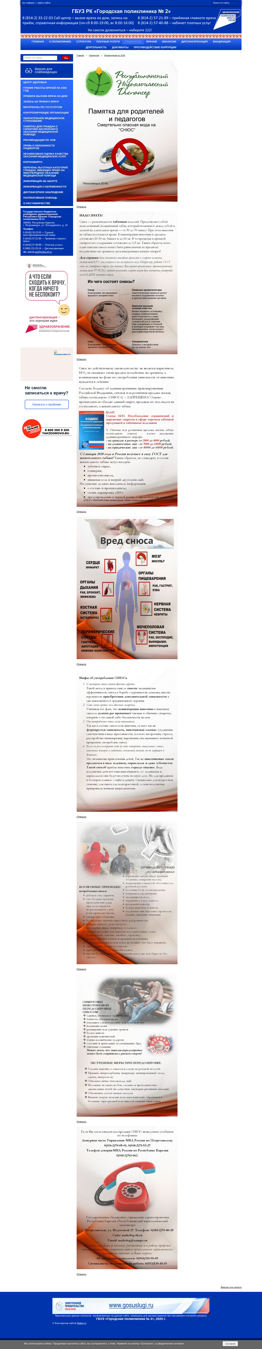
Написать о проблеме (46, 404)
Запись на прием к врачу (41, 101)
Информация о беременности (44, 186)
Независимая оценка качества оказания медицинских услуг (45, 155)
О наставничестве (36, 203)
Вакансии (169, 41)
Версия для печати (231, 1287)
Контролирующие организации (46, 112)
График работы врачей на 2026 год (45, 89)
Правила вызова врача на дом (45, 96)
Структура (83, 41)
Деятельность (96, 47)
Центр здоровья (35, 82)
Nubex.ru (81, 1323)
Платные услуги (108, 41)
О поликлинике (60, 41)
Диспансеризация (194, 41)
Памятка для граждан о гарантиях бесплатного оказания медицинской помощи (40, 130)
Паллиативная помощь (40, 197)
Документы (120, 47)
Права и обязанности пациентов (39, 147)
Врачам (151, 41)
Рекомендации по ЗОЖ (39, 140)
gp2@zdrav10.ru (43, 252)
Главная (38, 41)
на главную (28, 3)
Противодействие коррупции (155, 47)
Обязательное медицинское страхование (44, 119)
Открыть (81, 206)
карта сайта (44, 3)
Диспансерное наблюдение (43, 192)
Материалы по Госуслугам (42, 107)
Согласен (230, 1343)
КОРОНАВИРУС (33, 162)
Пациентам (133, 41)
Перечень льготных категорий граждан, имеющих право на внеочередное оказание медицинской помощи (45, 171)
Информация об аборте (40, 181)
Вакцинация (221, 41)
